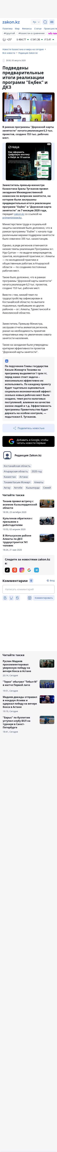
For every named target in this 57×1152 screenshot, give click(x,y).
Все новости (8, 53)
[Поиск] (45, 22)
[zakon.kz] (11, 21)
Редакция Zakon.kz (28, 53)
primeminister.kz (12, 217)
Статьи (37, 28)
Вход (52, 580)
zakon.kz (19, 214)
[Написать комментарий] (28, 589)
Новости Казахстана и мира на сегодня (23, 49)
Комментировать (44, 597)
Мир (17, 28)
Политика (7, 28)
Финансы (27, 28)
